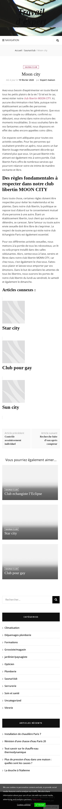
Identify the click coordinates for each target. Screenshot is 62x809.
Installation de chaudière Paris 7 (23, 734)
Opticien (9, 664)
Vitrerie (9, 707)
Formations (11, 642)
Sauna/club (31, 67)
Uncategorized (13, 700)
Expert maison (47, 79)
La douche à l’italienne (17, 770)
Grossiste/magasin (15, 649)
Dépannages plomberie (18, 635)
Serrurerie (10, 686)
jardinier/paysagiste (16, 657)
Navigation (12, 40)
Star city (11, 533)
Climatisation (12, 627)
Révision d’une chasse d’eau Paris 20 (25, 741)
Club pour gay (15, 573)
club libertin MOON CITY (37, 98)
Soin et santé (12, 693)
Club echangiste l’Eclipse (23, 494)
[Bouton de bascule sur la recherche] (57, 40)
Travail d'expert (31, 17)
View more (36, 799)
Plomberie (10, 671)
